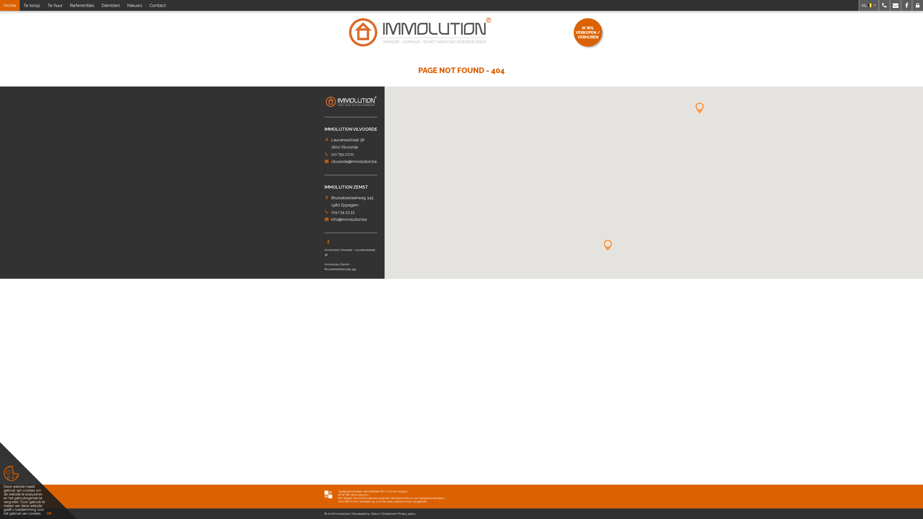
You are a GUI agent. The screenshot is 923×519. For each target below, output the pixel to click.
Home (10, 5)
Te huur (55, 5)
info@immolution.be (349, 219)
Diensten (110, 5)
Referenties (82, 5)
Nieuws (134, 5)
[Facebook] (328, 242)
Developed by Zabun (366, 513)
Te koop (31, 5)
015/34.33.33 (343, 212)
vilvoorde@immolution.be (354, 161)
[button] (884, 5)
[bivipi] (328, 494)
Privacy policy (407, 513)
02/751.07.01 (342, 154)
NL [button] (864, 5)
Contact (158, 5)
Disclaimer (389, 513)
